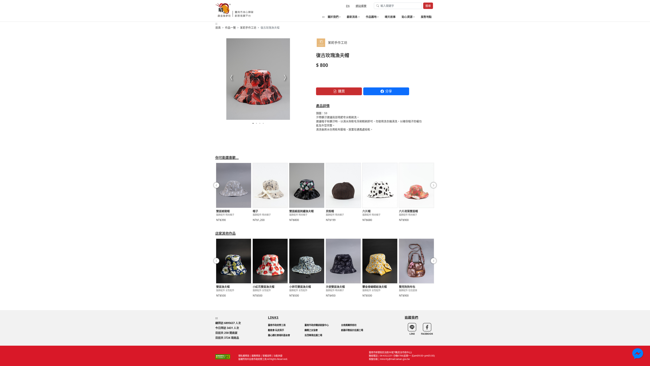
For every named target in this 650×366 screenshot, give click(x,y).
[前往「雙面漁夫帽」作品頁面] (233, 261)
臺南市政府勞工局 (277, 325)
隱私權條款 (243, 355)
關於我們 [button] (333, 17)
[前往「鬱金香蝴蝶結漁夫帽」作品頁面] (379, 261)
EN (348, 6)
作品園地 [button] (371, 17)
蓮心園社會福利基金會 (279, 335)
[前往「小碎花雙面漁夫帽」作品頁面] (306, 261)
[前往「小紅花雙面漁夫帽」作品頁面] (270, 261)
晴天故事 (390, 17)
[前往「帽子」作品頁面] (270, 185)
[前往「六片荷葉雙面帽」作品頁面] (416, 185)
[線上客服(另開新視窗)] (638, 354)
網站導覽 (361, 6)
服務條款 (256, 355)
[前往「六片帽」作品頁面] (379, 185)
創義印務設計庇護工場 (352, 330)
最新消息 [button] (352, 17)
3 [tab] (260, 123)
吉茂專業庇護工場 (313, 335)
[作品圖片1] (258, 79)
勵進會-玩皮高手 (276, 330)
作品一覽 (230, 27)
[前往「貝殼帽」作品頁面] (343, 185)
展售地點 (426, 17)
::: (323, 17)
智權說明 (267, 355)
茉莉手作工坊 (248, 27)
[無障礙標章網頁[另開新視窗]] (222, 356)
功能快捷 (278, 355)
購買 (341, 91)
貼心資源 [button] (407, 17)
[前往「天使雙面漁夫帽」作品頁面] (343, 261)
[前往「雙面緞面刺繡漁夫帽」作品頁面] (306, 185)
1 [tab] (253, 123)
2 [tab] (256, 123)
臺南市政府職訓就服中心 (317, 325)
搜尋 (428, 6)
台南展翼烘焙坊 (348, 325)
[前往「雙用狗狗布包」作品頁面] (416, 261)
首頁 (218, 27)
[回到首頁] (234, 10)
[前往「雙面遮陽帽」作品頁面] (233, 185)
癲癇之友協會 (311, 330)
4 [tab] (263, 123)
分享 (388, 91)
